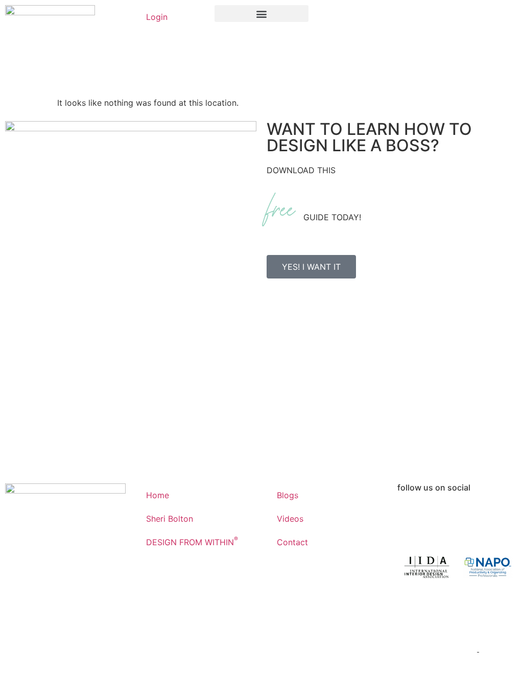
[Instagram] (438, 514)
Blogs (287, 495)
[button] (262, 13)
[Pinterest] (494, 514)
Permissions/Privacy (437, 648)
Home (157, 495)
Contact (292, 542)
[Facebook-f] (410, 514)
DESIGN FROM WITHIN (192, 541)
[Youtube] (466, 514)
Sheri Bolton (169, 519)
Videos (290, 519)
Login (157, 17)
